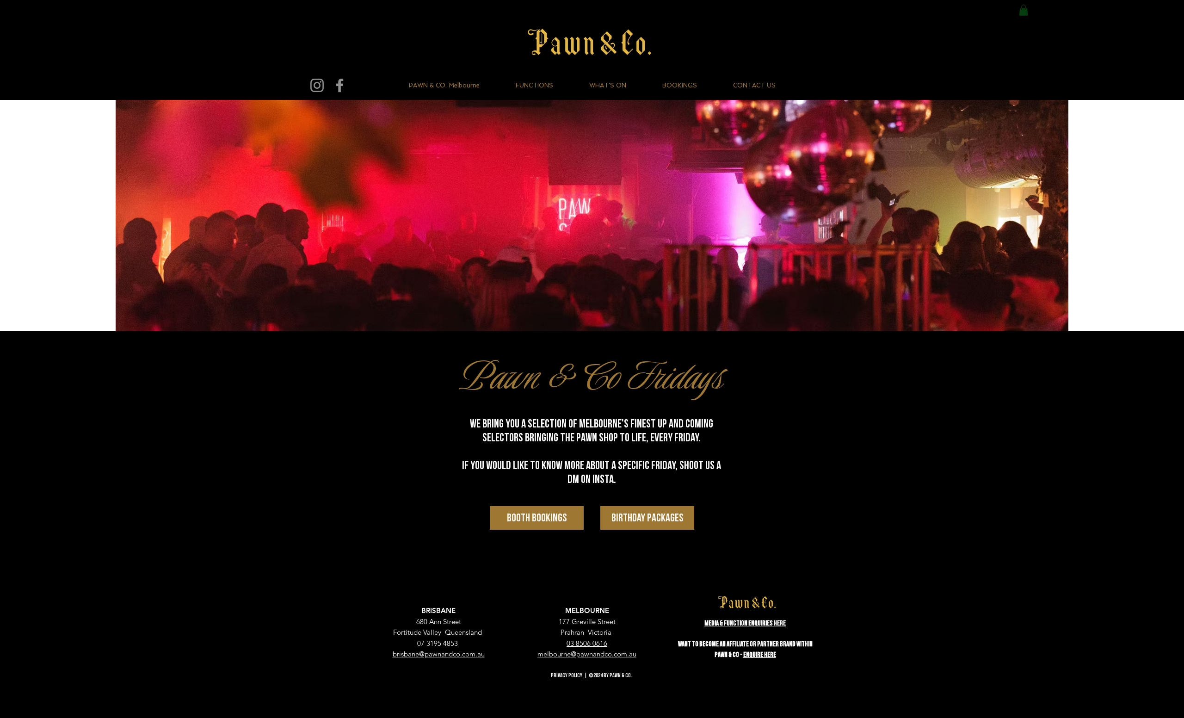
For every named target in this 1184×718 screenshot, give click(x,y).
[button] (1023, 10)
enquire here (759, 654)
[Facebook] (340, 85)
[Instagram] (317, 85)
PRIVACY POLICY (566, 675)
